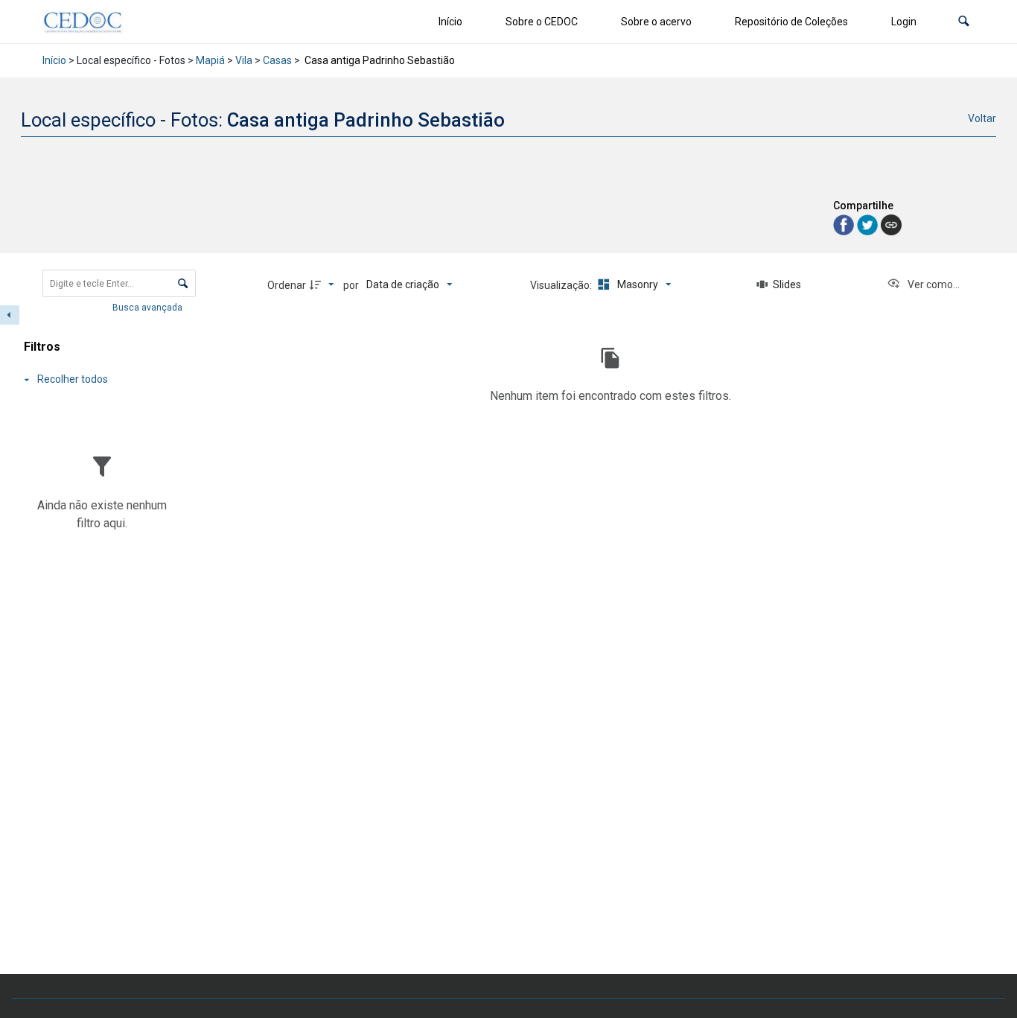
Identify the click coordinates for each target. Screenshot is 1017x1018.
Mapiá (210, 60)
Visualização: (562, 285)
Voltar (982, 118)
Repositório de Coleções (791, 22)
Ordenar (286, 285)
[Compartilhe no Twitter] (869, 224)
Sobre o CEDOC (542, 22)
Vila (243, 60)
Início (450, 22)
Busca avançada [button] (148, 307)
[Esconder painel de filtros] (9, 315)
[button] (964, 21)
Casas (277, 60)
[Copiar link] (891, 224)
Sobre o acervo (656, 22)
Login (903, 22)
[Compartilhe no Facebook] (845, 224)
